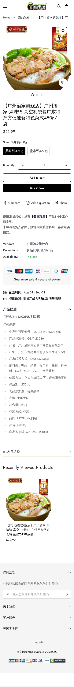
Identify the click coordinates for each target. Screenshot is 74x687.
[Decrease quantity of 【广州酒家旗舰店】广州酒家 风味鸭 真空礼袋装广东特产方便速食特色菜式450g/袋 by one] (22, 165)
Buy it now (37, 188)
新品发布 (24, 17)
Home (6, 17)
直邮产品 (47, 250)
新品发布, (33, 250)
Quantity (8, 165)
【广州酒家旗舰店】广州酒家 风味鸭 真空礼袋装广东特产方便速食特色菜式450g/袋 (28, 529)
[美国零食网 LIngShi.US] (37, 6)
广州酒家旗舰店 (37, 244)
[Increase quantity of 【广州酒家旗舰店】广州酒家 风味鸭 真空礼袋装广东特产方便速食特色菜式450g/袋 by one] (66, 165)
